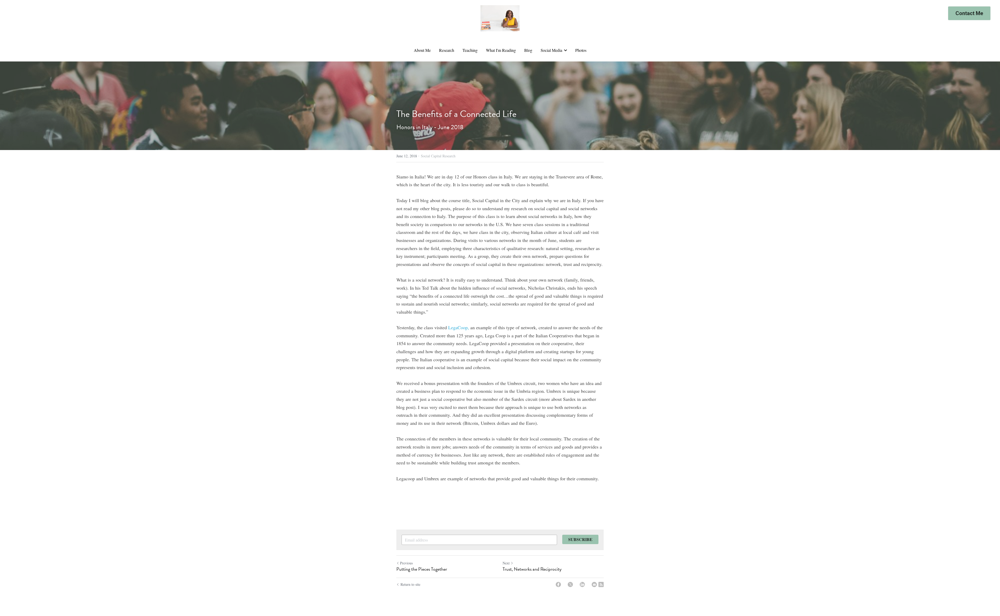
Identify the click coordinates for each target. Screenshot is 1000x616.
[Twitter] (570, 584)
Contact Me (969, 13)
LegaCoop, (458, 327)
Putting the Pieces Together (421, 569)
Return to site (410, 584)
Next (506, 563)
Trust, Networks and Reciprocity (532, 569)
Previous (406, 563)
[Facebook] (558, 584)
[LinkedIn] (582, 584)
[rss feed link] (601, 584)
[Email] (594, 584)
